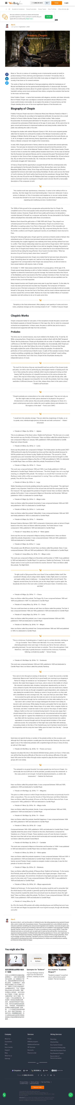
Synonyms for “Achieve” (36, 970)
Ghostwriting (54, 1042)
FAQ (6, 1044)
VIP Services (31, 1047)
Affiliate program (33, 1041)
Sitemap (7, 1058)
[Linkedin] (7, 78)
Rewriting (53, 1039)
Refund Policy (34, 1083)
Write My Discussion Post (58, 1050)
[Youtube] (51, 1075)
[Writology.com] (16, 3)
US (47, 3)
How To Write (52, 9)
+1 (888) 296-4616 (37, 3)
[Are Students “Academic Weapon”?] (59, 960)
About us (7, 1039)
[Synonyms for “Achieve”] (38, 960)
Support (7, 1050)
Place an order (32, 1053)
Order (57, 3)
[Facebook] (7, 74)
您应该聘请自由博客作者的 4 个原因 (14, 971)
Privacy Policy (24, 1082)
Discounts (31, 1050)
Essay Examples (31, 9)
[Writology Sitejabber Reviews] (16, 1070)
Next (68, 9)
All (9, 9)
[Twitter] (7, 83)
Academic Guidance (18, 9)
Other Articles (62, 9)
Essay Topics (42, 9)
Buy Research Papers (57, 1053)
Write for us (8, 1056)
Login (66, 3)
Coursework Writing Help (57, 1047)
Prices (29, 1039)
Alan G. (13, 919)
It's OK (49, 17)
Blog (6, 1053)
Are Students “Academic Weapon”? (57, 971)
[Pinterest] (47, 1075)
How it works (9, 1047)
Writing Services (56, 1034)
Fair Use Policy (45, 1082)
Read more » (29, 18)
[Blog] (54, 1075)
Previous (6, 9)
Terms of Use (35, 1082)
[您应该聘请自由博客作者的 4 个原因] (16, 960)
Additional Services (33, 1044)
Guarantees (8, 1041)
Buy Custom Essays (56, 1045)
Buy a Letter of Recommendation (56, 1057)
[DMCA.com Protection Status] (57, 1070)
